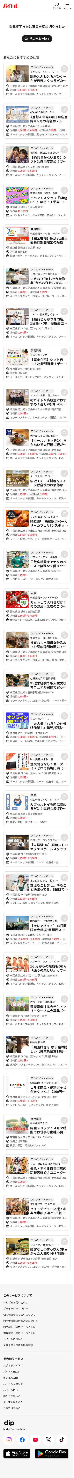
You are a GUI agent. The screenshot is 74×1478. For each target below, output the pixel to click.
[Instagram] (9, 1439)
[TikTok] (61, 1439)
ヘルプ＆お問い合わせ (15, 1302)
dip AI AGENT (10, 1377)
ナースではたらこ (13, 1402)
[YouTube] (35, 1439)
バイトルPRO (10, 1389)
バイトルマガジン (13, 1383)
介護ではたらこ (12, 1408)
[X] (48, 1439)
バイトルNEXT (11, 1371)
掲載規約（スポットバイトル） (20, 1333)
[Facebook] (22, 1439)
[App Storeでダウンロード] (16, 1453)
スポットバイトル (13, 1365)
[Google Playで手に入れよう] (51, 1453)
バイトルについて (13, 1339)
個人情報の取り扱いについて (19, 1314)
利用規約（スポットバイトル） (20, 1326)
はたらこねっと (12, 1396)
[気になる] (64, 69)
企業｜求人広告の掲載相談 (18, 1345)
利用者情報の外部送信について (20, 1320)
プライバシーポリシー (15, 1308)
